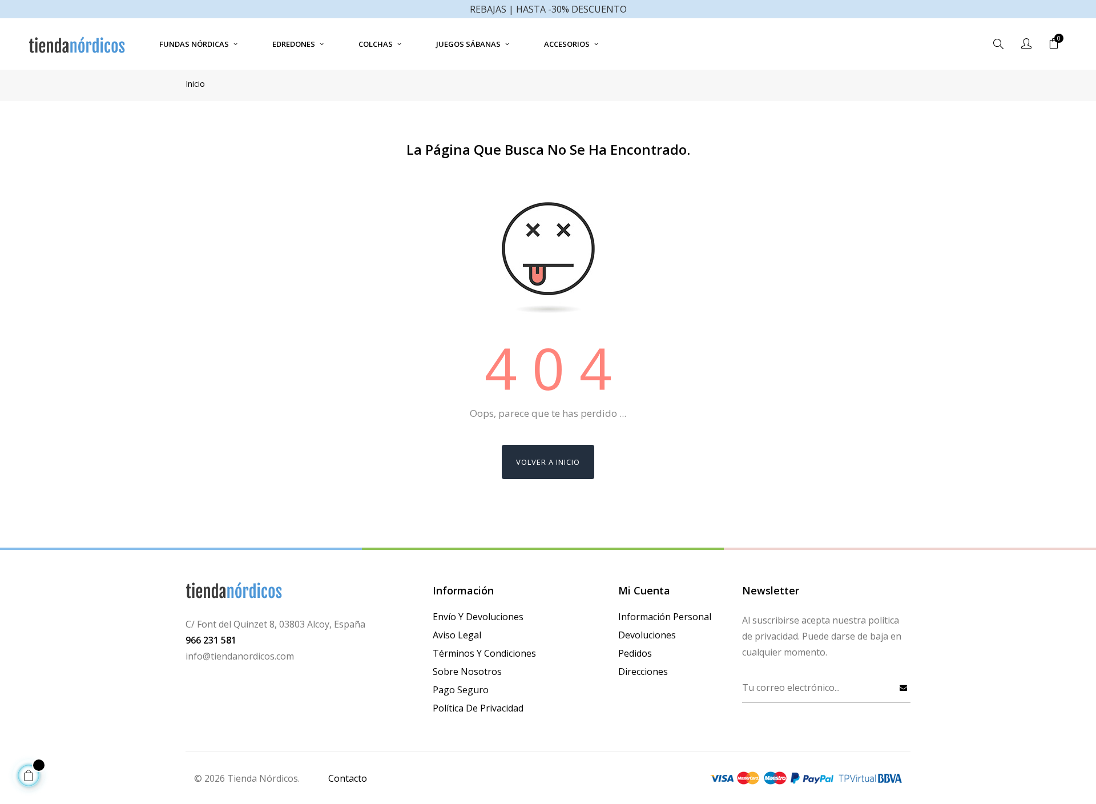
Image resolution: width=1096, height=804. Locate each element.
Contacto (347, 778)
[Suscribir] (903, 687)
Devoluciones (647, 635)
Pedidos (635, 653)
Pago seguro (461, 690)
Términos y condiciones (484, 653)
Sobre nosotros (467, 671)
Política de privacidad (478, 708)
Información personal (664, 616)
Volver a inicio (548, 462)
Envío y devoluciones (478, 616)
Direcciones (643, 671)
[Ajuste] (1026, 44)
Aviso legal (457, 635)
